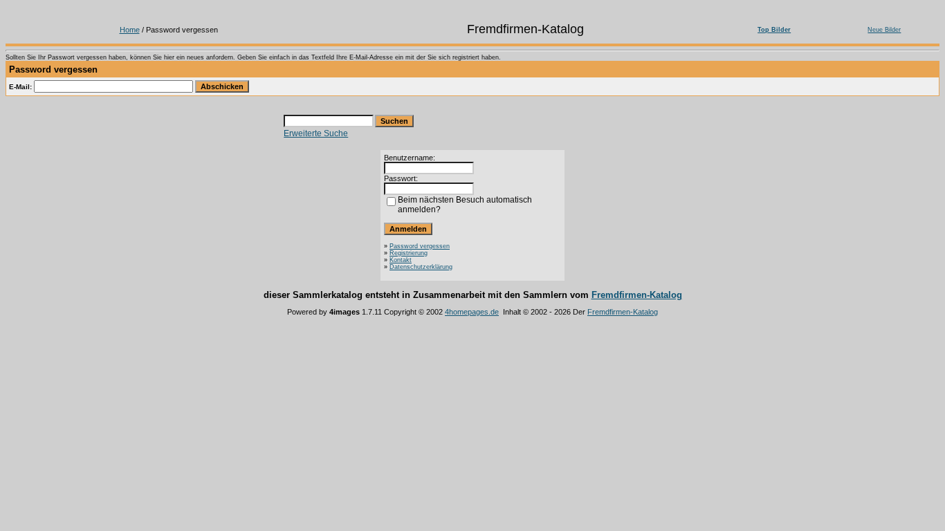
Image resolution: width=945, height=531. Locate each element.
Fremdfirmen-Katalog (636, 295)
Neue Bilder (884, 29)
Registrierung (408, 253)
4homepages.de (472, 312)
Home (130, 30)
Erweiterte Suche (316, 133)
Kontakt (400, 260)
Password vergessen (419, 246)
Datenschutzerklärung (420, 266)
